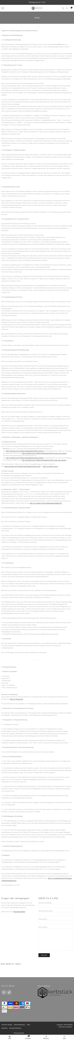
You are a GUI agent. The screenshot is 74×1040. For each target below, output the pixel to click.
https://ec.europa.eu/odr (16, 699)
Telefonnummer (42, 919)
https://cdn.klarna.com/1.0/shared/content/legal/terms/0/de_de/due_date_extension (44, 453)
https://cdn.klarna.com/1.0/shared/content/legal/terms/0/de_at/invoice (25, 458)
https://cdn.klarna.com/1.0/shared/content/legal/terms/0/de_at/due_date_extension (44, 460)
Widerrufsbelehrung (19, 1024)
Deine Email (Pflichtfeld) (45, 911)
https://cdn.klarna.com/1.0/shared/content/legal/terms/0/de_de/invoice (25, 451)
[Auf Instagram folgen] (3, 992)
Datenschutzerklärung (15, 1028)
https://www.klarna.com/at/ (50, 466)
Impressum (4, 1028)
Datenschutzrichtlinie (19, 911)
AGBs (28, 1024)
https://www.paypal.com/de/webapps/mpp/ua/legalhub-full (46, 503)
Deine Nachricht (42, 927)
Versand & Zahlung (6, 1024)
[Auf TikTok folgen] (9, 992)
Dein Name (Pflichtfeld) (45, 903)
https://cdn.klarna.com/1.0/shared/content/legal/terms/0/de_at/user (22, 466)
